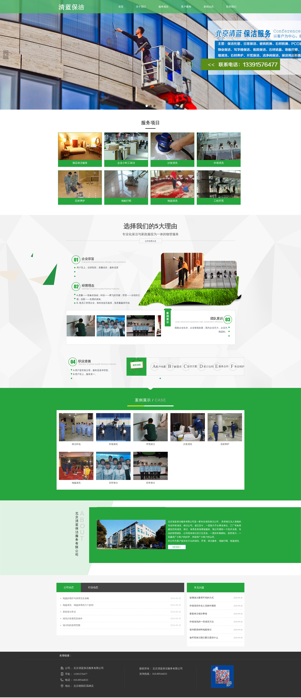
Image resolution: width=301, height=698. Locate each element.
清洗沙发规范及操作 (72, 618)
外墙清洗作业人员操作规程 (203, 606)
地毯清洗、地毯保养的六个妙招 (78, 605)
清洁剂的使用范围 (71, 625)
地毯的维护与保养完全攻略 (76, 598)
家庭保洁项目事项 (198, 614)
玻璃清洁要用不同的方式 (202, 598)
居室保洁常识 (69, 612)
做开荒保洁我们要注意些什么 (204, 637)
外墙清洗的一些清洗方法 (202, 622)
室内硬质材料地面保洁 (200, 629)
